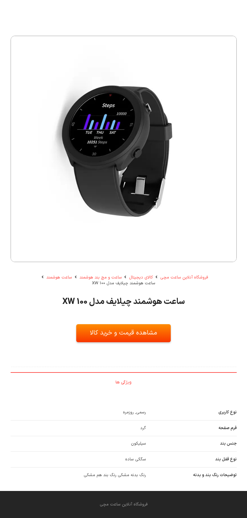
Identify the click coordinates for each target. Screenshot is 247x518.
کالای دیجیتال (141, 277)
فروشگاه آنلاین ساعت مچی (184, 277)
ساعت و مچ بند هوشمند (100, 277)
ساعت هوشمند (59, 277)
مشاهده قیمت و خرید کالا (123, 333)
